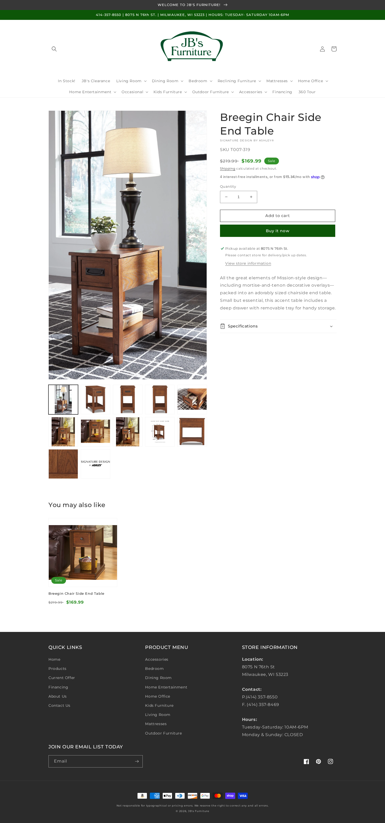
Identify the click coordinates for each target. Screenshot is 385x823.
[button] (54, 49)
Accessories (156, 659)
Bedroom (154, 668)
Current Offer (61, 677)
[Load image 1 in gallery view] (63, 399)
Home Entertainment (166, 687)
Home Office (157, 696)
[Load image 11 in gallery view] (63, 464)
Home (54, 659)
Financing (58, 687)
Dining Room (158, 677)
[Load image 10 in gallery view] (192, 432)
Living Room (157, 714)
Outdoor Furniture (163, 733)
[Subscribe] (136, 761)
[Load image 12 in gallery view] (95, 464)
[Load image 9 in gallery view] (160, 432)
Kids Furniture (159, 705)
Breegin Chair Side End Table (76, 593)
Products (57, 668)
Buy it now (277, 230)
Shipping (227, 168)
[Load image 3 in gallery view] (127, 399)
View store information (248, 263)
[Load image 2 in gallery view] (95, 399)
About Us (57, 696)
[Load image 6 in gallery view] (63, 432)
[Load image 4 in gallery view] (160, 399)
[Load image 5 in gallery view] (192, 399)
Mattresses (156, 723)
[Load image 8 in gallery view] (127, 432)
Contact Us (59, 705)
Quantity (228, 186)
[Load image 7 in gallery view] (95, 432)
